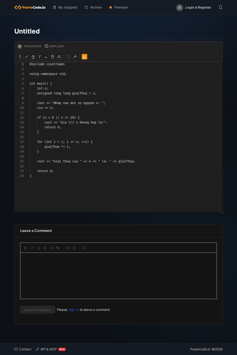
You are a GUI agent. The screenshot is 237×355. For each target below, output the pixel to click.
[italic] (32, 248)
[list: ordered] (68, 248)
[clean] (84, 248)
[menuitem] (31, 7)
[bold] (25, 248)
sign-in (74, 310)
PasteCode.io (200, 349)
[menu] (118, 7)
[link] (58, 248)
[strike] (45, 248)
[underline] (38, 248)
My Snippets (67, 7)
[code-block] (51, 248)
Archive (96, 7)
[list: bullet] (74, 248)
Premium (121, 7)
